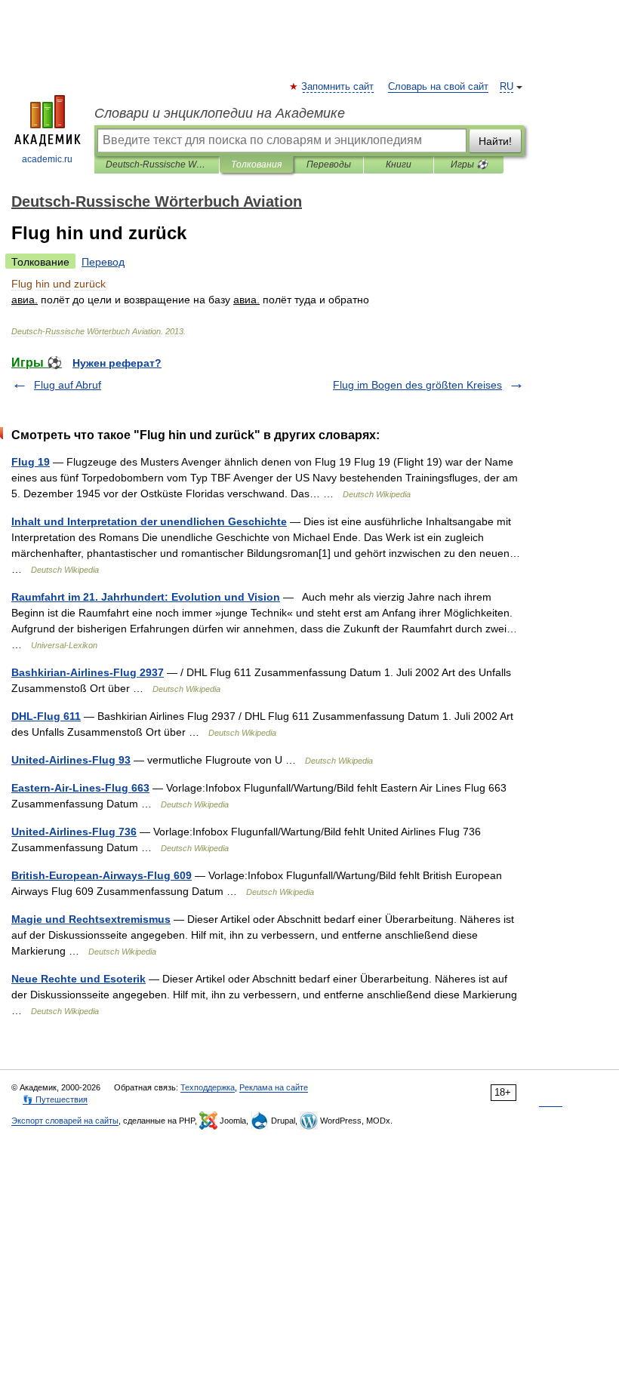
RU (506, 86)
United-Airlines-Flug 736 (74, 832)
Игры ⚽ (469, 164)
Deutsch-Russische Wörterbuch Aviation (157, 164)
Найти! (495, 141)
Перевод (103, 262)
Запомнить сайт (338, 86)
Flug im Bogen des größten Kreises (417, 385)
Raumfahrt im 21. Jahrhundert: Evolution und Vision (145, 597)
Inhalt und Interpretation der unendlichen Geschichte (149, 521)
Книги (398, 164)
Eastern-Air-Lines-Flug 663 (80, 788)
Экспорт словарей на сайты (65, 1120)
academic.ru (47, 159)
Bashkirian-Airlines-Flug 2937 (87, 672)
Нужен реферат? (117, 363)
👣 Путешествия (55, 1099)
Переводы (328, 164)
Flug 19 (30, 462)
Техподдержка (207, 1087)
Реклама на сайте (273, 1087)
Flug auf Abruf (67, 385)
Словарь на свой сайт (438, 86)
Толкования (256, 164)
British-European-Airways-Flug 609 (101, 875)
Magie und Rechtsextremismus (91, 919)
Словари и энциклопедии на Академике (219, 113)
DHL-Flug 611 (46, 716)
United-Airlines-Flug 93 (71, 760)
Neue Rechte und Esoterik (78, 979)
